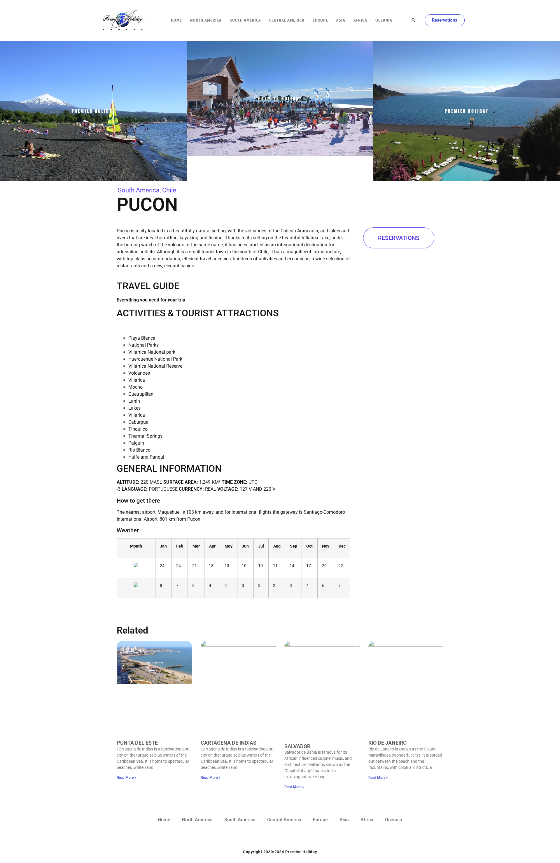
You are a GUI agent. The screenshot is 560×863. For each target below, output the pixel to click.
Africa (360, 20)
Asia (340, 20)
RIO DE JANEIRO (387, 743)
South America (245, 20)
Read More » (126, 778)
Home (176, 20)
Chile (169, 190)
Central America (286, 20)
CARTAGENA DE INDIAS (228, 743)
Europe (320, 20)
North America (206, 20)
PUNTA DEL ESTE (137, 743)
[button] (413, 20)
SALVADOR (297, 746)
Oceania (383, 20)
